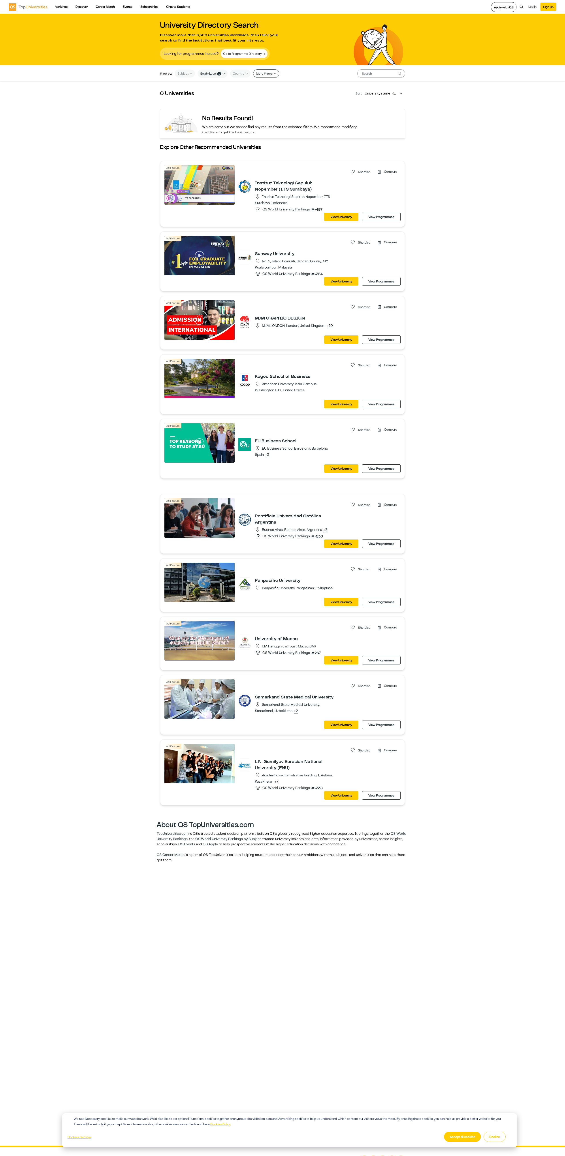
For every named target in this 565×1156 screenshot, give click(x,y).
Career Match (105, 7)
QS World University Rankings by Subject (228, 839)
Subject (183, 74)
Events (127, 7)
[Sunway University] (244, 257)
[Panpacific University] (244, 584)
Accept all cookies (462, 1137)
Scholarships (149, 7)
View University (341, 217)
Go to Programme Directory (242, 54)
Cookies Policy (220, 1124)
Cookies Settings (79, 1137)
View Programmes (381, 217)
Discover (81, 7)
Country (239, 74)
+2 (296, 711)
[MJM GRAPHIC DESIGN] (244, 321)
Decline (494, 1137)
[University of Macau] (244, 642)
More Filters (264, 74)
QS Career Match (171, 855)
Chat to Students (178, 7)
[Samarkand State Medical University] (244, 700)
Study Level (210, 74)
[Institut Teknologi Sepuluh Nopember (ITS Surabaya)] (244, 186)
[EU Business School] (244, 444)
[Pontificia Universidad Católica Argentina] (244, 519)
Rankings (61, 7)
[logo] (28, 7)
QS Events (186, 844)
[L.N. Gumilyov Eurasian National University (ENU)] (244, 765)
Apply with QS (504, 7)
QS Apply (210, 844)
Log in (532, 7)
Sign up (548, 7)
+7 (277, 781)
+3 (267, 454)
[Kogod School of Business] (244, 380)
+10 (330, 326)
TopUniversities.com (173, 833)
